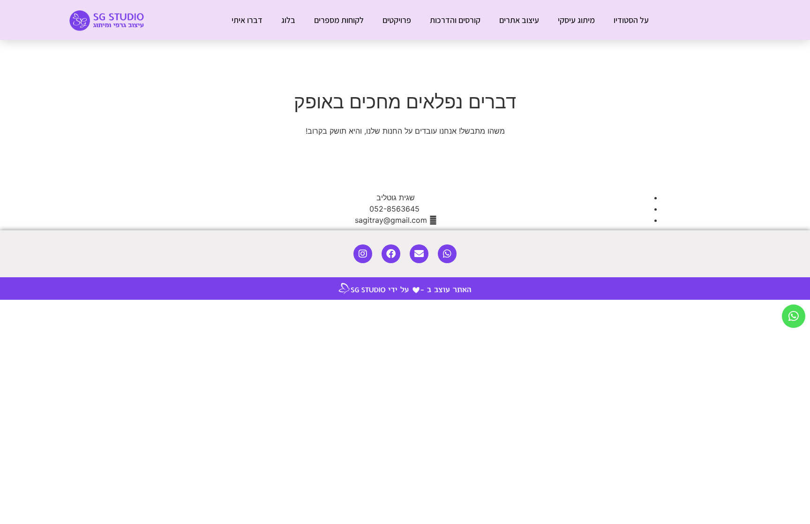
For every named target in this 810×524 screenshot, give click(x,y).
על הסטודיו (631, 20)
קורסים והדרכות (455, 20)
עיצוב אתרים (519, 20)
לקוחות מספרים (339, 20)
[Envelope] (419, 253)
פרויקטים (396, 20)
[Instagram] (362, 253)
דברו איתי (247, 20)
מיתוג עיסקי (576, 20)
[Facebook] (391, 253)
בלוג (288, 20)
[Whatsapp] (447, 253)
